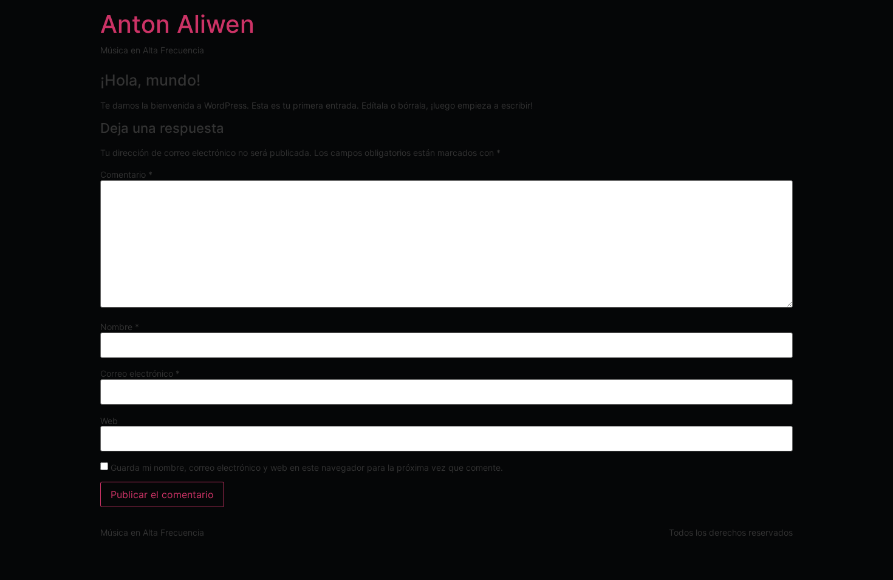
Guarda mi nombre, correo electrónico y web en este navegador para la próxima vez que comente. (307, 468)
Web (109, 421)
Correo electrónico (140, 373)
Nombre (119, 327)
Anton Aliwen (177, 24)
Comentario (126, 174)
